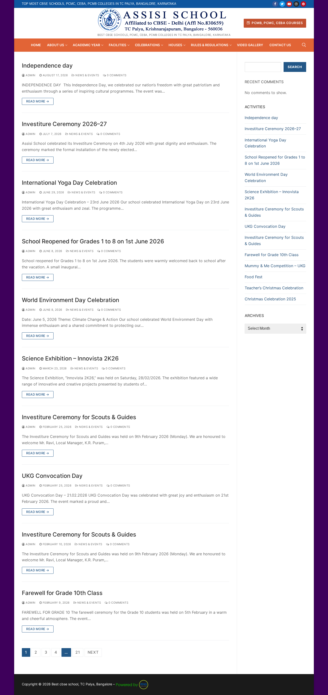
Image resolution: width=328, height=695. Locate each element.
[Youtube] (289, 4)
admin (30, 75)
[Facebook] (275, 4)
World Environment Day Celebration (70, 300)
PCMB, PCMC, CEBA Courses (277, 23)
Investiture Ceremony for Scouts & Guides (79, 417)
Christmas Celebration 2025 (270, 299)
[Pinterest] (303, 4)
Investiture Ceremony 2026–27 (64, 123)
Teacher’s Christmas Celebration (274, 287)
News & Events (87, 75)
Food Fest (253, 276)
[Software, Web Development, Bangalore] (132, 684)
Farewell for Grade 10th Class (62, 592)
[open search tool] (304, 45)
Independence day (47, 65)
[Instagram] (296, 4)
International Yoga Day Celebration (69, 182)
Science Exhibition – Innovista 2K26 (70, 358)
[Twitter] (282, 4)
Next (93, 652)
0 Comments (116, 75)
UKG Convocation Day (52, 475)
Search (295, 67)
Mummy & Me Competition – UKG (275, 265)
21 (77, 652)
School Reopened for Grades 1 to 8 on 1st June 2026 (93, 241)
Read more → (37, 101)
